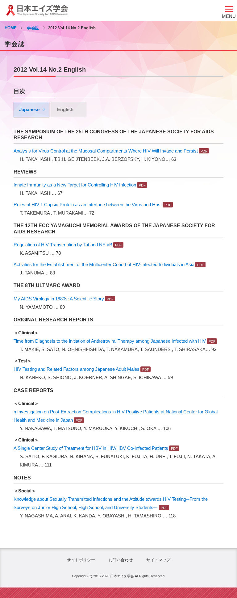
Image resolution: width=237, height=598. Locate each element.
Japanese (29, 109)
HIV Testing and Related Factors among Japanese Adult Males (76, 369)
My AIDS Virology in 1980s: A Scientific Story (59, 298)
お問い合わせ (121, 560)
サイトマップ (158, 560)
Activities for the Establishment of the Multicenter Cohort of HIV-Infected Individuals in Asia (104, 264)
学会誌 (33, 28)
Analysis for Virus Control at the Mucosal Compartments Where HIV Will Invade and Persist (106, 150)
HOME (11, 28)
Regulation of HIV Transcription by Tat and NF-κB (63, 244)
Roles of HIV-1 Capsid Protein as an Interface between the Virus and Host (88, 204)
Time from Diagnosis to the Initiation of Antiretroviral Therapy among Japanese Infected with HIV (110, 341)
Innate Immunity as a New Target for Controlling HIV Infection (75, 184)
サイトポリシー (81, 560)
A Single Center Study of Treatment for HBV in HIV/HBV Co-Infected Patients (91, 448)
